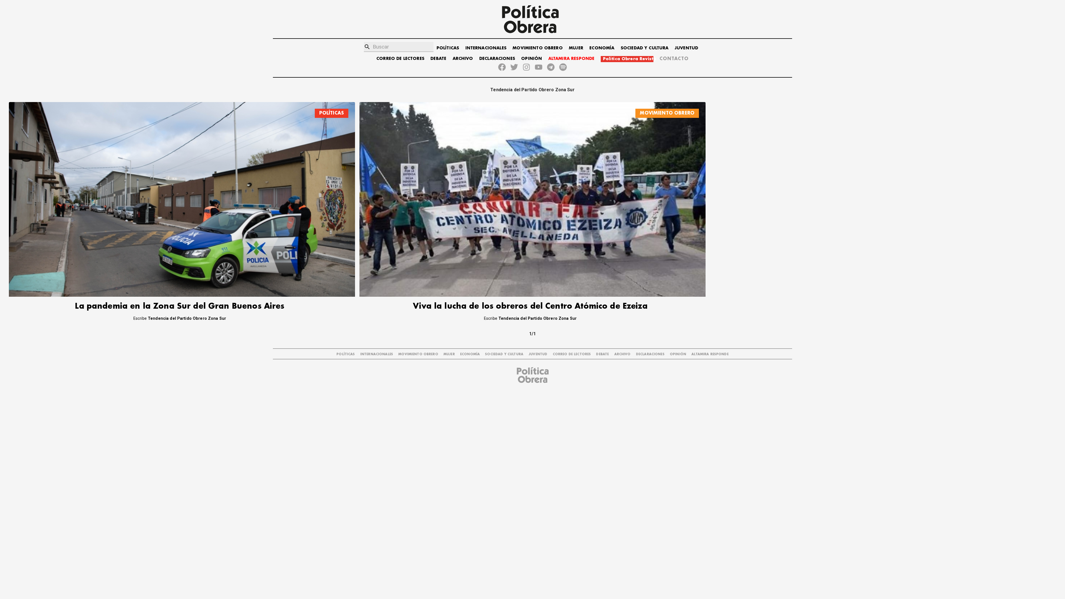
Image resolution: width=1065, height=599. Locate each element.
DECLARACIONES (497, 59)
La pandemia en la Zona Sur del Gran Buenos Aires (179, 306)
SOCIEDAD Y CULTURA (645, 48)
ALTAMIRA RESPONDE (571, 59)
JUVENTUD (686, 48)
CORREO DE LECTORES (400, 59)
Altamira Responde (710, 354)
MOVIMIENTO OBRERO (538, 48)
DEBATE (438, 59)
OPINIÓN (531, 59)
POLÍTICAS (448, 48)
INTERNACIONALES (485, 48)
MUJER (576, 48)
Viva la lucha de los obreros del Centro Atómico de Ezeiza (530, 306)
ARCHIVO (463, 59)
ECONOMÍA (601, 48)
